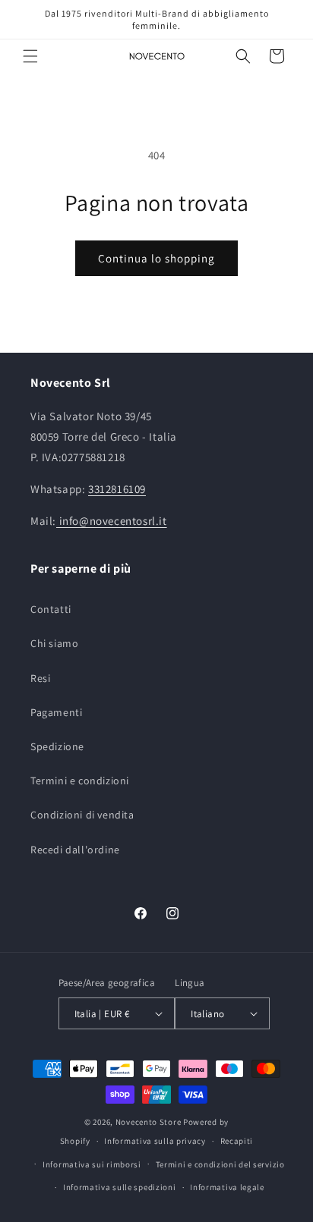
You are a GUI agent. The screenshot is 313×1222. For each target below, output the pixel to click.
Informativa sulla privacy (155, 1141)
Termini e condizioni (79, 780)
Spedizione (57, 746)
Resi (40, 678)
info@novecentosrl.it (111, 521)
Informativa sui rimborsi (92, 1164)
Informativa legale (227, 1187)
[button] (30, 56)
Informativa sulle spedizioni (119, 1187)
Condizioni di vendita (82, 814)
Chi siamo (54, 643)
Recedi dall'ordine (75, 849)
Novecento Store (149, 1122)
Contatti (50, 609)
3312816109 (117, 489)
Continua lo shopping (156, 258)
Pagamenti (56, 712)
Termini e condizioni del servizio (220, 1164)
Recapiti (237, 1141)
